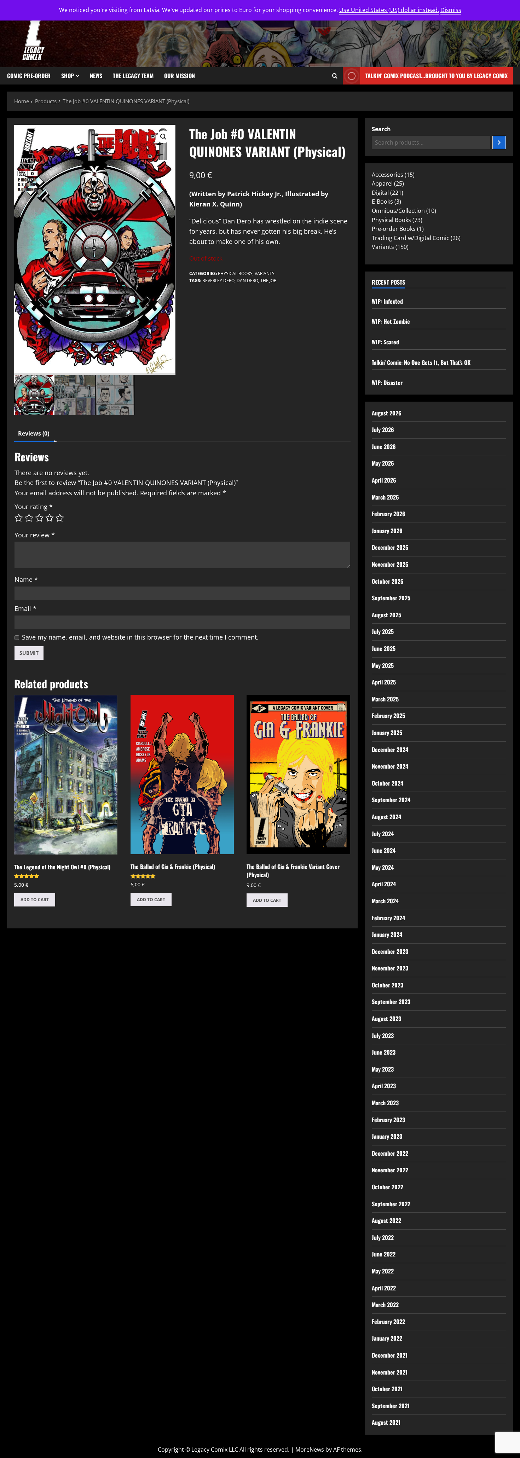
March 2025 (385, 699)
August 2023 (386, 1018)
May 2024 (383, 867)
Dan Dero (247, 281)
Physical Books (235, 273)
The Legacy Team (133, 75)
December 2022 (390, 1153)
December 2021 (390, 1355)
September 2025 (391, 598)
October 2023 (387, 985)
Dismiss (450, 10)
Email (25, 608)
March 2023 (385, 1102)
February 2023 (388, 1119)
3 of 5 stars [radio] (39, 518)
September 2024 (391, 799)
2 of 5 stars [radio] (29, 518)
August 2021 (386, 1422)
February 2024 (388, 918)
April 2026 (384, 480)
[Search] (499, 142)
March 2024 (385, 901)
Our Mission (179, 75)
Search (381, 129)
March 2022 (385, 1304)
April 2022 (384, 1288)
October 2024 (387, 783)
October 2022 (387, 1187)
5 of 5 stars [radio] (60, 518)
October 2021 (387, 1388)
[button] (163, 136)
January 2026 (387, 530)
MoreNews (309, 1449)
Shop (67, 75)
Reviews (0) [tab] (33, 433)
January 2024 (387, 934)
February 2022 (388, 1321)
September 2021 (391, 1405)
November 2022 (390, 1170)
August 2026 (386, 413)
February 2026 (388, 513)
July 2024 (383, 833)
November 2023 (390, 968)
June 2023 (383, 1052)
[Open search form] (334, 76)
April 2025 (384, 682)
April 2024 (384, 884)
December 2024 (390, 749)
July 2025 (383, 631)
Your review (35, 535)
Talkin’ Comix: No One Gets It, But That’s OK (421, 362)
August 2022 (386, 1220)
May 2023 (383, 1069)
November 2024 (390, 766)
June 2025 (383, 648)
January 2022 (387, 1338)
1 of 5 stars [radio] (19, 518)
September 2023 (391, 1001)
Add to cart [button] (35, 900)
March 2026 (385, 497)
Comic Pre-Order (29, 75)
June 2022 (383, 1254)
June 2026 (384, 446)
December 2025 (390, 547)
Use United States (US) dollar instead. (389, 10)
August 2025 (386, 615)
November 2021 (390, 1372)
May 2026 (383, 463)
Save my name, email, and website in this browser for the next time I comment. (140, 637)
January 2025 (387, 732)
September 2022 (391, 1204)
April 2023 (384, 1085)
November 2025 (390, 564)
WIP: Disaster (387, 382)
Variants (265, 273)
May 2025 (383, 665)
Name (26, 579)
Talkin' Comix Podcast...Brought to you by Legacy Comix (436, 75)
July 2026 (383, 429)
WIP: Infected (387, 301)
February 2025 (388, 715)
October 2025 (387, 581)
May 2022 (383, 1271)
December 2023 (390, 951)
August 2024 (386, 816)
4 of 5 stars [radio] (49, 518)
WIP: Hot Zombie (391, 321)
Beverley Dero (218, 281)
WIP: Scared (385, 342)
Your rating (34, 506)
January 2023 (387, 1136)
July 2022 (383, 1237)
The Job (268, 281)
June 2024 (383, 850)
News (96, 75)
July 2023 (383, 1035)
